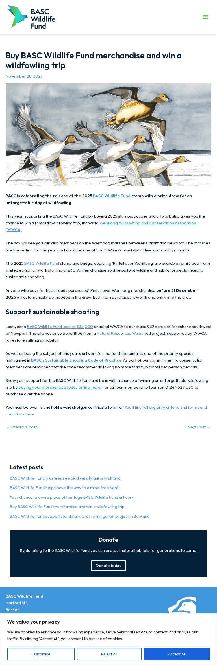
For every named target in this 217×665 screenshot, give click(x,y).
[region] (108, 639)
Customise (40, 654)
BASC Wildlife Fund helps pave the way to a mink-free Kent (64, 487)
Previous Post (21, 427)
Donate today (108, 565)
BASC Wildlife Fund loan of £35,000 (60, 326)
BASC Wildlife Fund (112, 195)
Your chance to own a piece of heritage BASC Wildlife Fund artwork (72, 497)
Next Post (199, 427)
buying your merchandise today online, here (60, 387)
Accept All (177, 654)
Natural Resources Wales (120, 333)
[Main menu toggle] (205, 16)
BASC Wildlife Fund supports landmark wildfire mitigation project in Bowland (79, 516)
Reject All (109, 654)
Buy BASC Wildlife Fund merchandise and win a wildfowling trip (67, 506)
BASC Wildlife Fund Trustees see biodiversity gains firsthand (65, 478)
